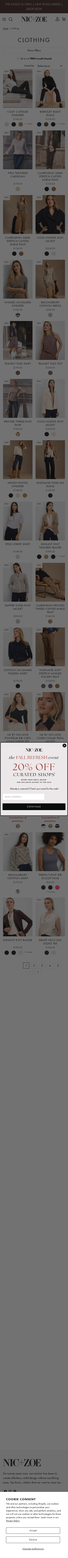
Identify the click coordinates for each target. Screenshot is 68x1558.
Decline (33, 1539)
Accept (33, 1530)
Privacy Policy (13, 1520)
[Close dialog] (64, 745)
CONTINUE (34, 806)
